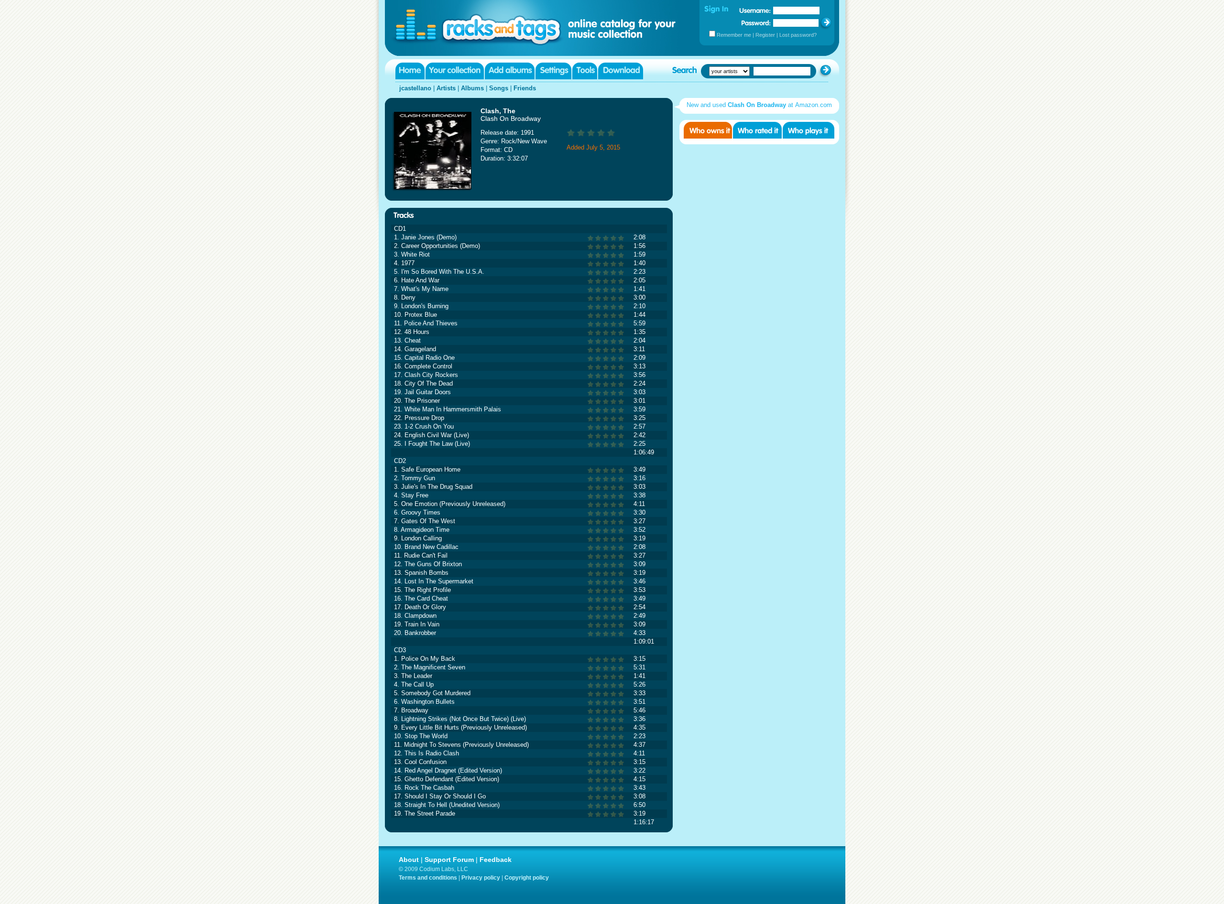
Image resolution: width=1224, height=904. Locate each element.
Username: (755, 10)
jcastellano (415, 88)
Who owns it (708, 130)
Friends (525, 88)
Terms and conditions (428, 877)
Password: (756, 22)
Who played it (808, 130)
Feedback (496, 859)
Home (410, 71)
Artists (446, 88)
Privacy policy (480, 877)
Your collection (455, 71)
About (409, 859)
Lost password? (798, 35)
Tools (584, 71)
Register (765, 35)
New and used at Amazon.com (759, 104)
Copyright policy (526, 877)
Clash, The (498, 111)
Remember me (734, 35)
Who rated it (757, 130)
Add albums (510, 71)
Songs (498, 88)
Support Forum (449, 859)
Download (620, 71)
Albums (472, 88)
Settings (553, 71)
